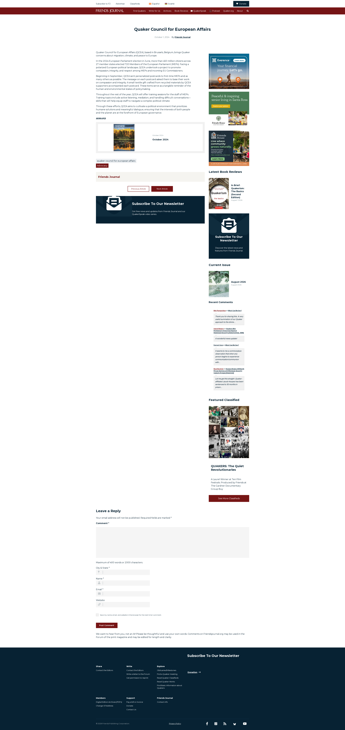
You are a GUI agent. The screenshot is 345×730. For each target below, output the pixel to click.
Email (99, 589)
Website (100, 600)
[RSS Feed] (224, 724)
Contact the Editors (104, 670)
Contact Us (131, 709)
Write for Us (154, 11)
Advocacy (102, 165)
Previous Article (138, 189)
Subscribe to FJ (103, 4)
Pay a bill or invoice (134, 702)
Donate (242, 4)
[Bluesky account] (234, 724)
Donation (192, 672)
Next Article (162, 189)
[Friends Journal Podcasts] (215, 724)
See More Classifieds (229, 498)
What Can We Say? (235, 311)
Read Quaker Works (166, 682)
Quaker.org (228, 11)
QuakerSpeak (199, 11)
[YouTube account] (245, 724)
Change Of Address (104, 706)
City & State (103, 568)
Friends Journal (182, 37)
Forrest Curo (218, 345)
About (240, 11)
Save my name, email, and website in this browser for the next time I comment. (131, 615)
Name (100, 578)
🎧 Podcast (214, 11)
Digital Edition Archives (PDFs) (109, 702)
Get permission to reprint (137, 678)
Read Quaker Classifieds (167, 678)
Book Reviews (181, 11)
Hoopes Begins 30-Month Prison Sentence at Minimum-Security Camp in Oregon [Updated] (229, 371)
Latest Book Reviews (225, 172)
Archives (167, 11)
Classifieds (135, 4)
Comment (102, 523)
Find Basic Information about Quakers (169, 686)
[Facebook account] (207, 724)
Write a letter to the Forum (138, 674)
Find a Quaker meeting (167, 674)
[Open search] (247, 11)
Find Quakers (139, 11)
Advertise (120, 4)
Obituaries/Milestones (166, 670)
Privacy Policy (175, 723)
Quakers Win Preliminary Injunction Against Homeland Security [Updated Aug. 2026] (229, 331)
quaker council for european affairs (116, 161)
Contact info (162, 702)
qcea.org (101, 118)
